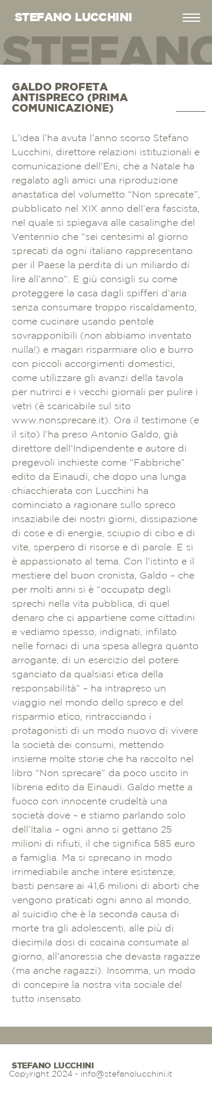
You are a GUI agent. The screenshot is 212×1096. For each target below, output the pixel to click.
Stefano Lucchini (53, 1066)
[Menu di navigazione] (191, 17)
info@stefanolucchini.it (127, 1074)
